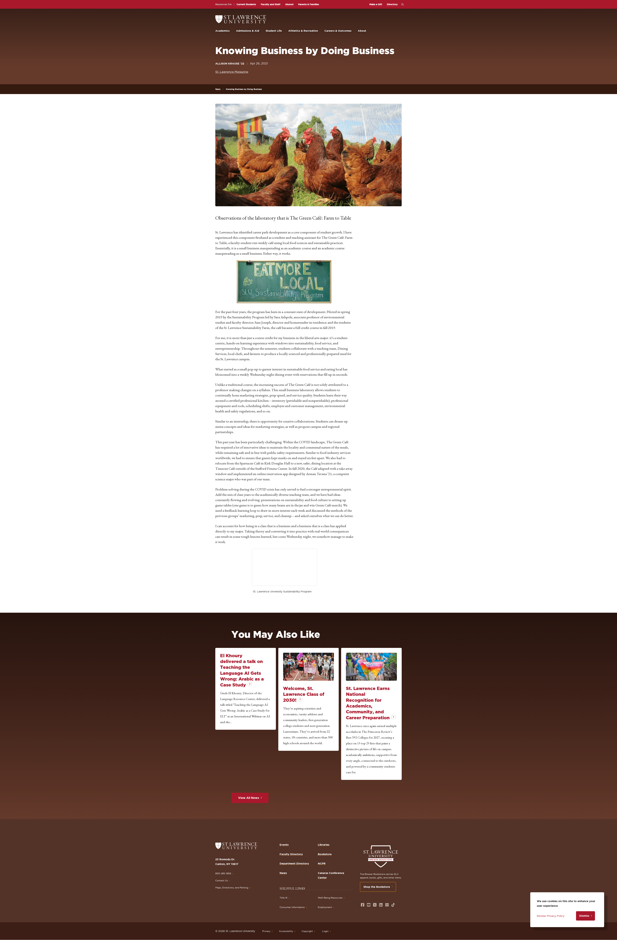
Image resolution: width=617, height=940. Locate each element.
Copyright (307, 931)
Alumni (289, 4)
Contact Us (221, 880)
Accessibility (286, 931)
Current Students (246, 4)
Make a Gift (375, 4)
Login (325, 931)
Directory (392, 4)
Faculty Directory (291, 854)
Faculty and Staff (270, 4)
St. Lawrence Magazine (231, 71)
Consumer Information (292, 907)
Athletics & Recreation (303, 30)
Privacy (266, 931)
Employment (325, 907)
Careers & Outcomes (337, 30)
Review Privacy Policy (550, 915)
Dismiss (584, 915)
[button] (284, 281)
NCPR (322, 863)
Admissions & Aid (247, 30)
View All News (248, 797)
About (362, 30)
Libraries (323, 844)
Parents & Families (308, 4)
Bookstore (325, 854)
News (217, 89)
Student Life (274, 30)
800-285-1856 (223, 873)
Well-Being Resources (330, 897)
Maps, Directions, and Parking (231, 887)
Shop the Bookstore (376, 886)
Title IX (283, 897)
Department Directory (294, 863)
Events (284, 844)
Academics (222, 30)
